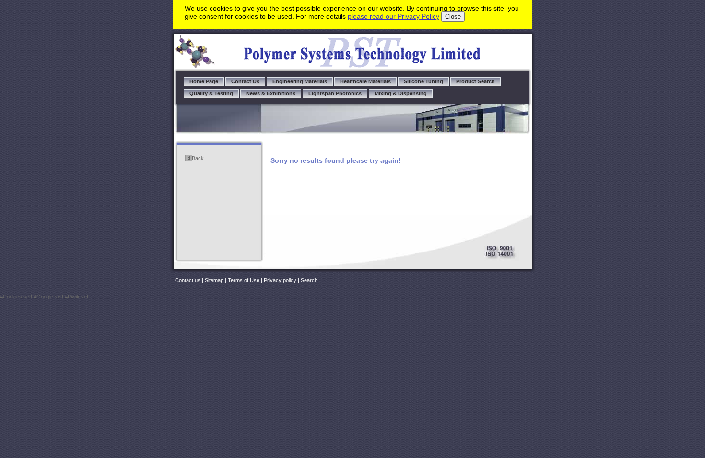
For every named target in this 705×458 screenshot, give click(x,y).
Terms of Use (243, 280)
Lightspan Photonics (335, 93)
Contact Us (245, 81)
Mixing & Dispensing (401, 93)
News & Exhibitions (270, 93)
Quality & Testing (211, 93)
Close (453, 16)
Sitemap (214, 280)
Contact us (187, 280)
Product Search (475, 81)
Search (309, 280)
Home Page (203, 81)
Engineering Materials (299, 81)
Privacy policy (280, 280)
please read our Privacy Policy (393, 16)
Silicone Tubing (423, 81)
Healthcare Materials (365, 81)
